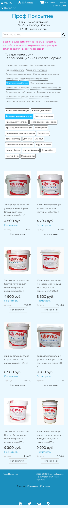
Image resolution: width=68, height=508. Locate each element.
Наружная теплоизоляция (18, 101)
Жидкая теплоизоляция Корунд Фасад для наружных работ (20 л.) (16, 359)
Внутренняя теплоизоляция (45, 101)
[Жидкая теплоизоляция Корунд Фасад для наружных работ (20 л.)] (17, 336)
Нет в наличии (17, 234)
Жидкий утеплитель (41, 111)
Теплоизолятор (13, 139)
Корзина (49, 2)
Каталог (10, 8)
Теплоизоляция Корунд (17, 83)
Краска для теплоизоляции (46, 74)
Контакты (45, 486)
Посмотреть (11, 225)
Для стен (27, 139)
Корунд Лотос (48, 150)
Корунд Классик (43, 145)
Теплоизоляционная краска (42, 66)
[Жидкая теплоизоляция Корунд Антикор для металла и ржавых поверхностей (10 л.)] (17, 260)
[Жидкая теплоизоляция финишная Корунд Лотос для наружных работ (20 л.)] (50, 336)
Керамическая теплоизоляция (33, 79)
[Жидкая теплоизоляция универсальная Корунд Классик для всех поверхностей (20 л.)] (50, 260)
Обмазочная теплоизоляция (19, 145)
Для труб (39, 139)
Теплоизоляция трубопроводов (20, 92)
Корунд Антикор (31, 150)
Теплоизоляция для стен (42, 83)
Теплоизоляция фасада (17, 97)
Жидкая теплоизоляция (17, 66)
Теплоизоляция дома (39, 97)
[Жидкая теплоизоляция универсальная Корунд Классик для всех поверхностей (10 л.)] (17, 184)
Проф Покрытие (10, 474)
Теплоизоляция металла (48, 92)
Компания (32, 486)
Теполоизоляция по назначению (45, 88)
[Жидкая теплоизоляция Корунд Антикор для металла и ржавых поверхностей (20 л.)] (17, 411)
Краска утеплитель (15, 70)
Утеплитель (43, 133)
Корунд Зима (12, 156)
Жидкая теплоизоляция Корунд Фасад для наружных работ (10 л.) (49, 208)
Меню (7, 3)
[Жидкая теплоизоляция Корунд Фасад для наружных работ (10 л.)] (50, 184)
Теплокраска (12, 79)
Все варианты (28, 156)
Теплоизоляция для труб (17, 88)
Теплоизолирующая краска (19, 74)
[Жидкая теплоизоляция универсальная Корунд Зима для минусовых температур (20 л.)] (50, 411)
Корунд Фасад (13, 150)
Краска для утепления (36, 70)
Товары (21, 486)
